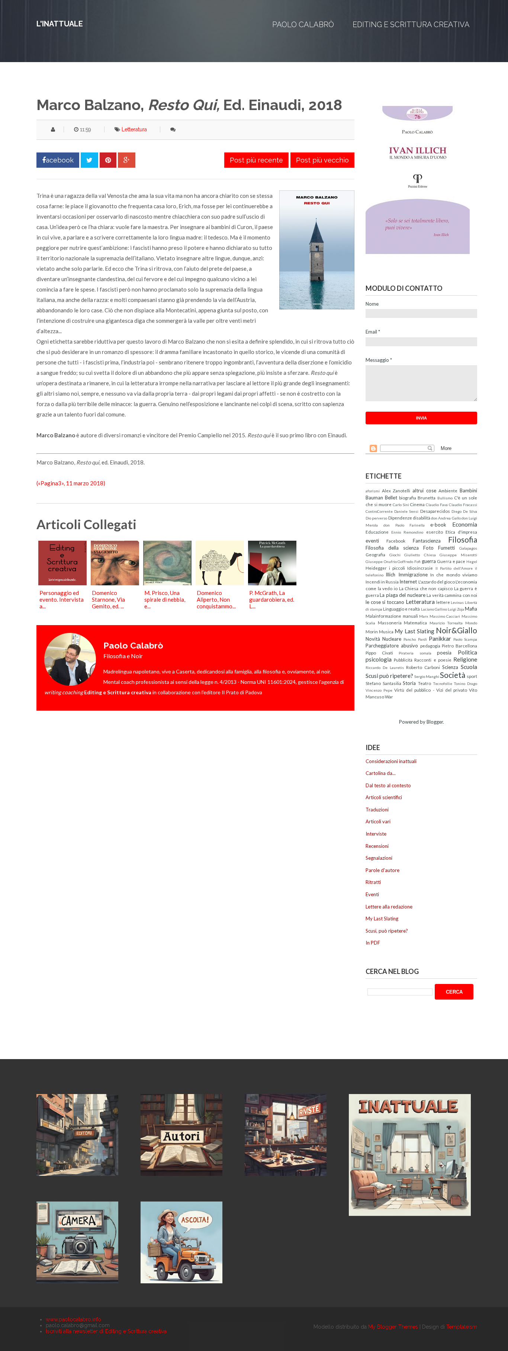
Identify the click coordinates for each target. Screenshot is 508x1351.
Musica (386, 631)
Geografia (375, 554)
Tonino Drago (465, 683)
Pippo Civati (379, 652)
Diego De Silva (464, 511)
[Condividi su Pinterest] (108, 160)
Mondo (471, 623)
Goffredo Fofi (409, 561)
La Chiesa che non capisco (426, 588)
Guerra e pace (451, 561)
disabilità (421, 517)
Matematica (415, 622)
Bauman (374, 498)
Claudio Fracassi (463, 504)
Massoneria (390, 622)
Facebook (395, 540)
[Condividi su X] (89, 160)
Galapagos (468, 548)
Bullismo (445, 498)
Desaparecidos (435, 511)
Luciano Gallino (434, 609)
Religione (465, 659)
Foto (428, 548)
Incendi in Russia (382, 581)
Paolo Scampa (465, 639)
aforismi (373, 491)
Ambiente (447, 490)
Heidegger (376, 567)
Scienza (450, 667)
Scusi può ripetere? (389, 675)
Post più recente (256, 160)
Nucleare (391, 639)
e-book (438, 525)
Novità (373, 639)
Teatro (424, 683)
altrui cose (424, 490)
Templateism (461, 1327)
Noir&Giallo (456, 630)
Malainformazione (383, 615)
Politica (467, 652)
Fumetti (446, 548)
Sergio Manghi (426, 676)
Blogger (435, 722)
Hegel (471, 561)
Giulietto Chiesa (420, 555)
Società (452, 674)
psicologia (379, 659)
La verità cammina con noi (452, 595)
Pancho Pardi (415, 639)
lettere (443, 602)
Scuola (469, 666)
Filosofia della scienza (392, 548)
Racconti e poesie (432, 659)
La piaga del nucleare (402, 595)
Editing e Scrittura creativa (411, 24)
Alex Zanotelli (396, 490)
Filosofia (462, 539)
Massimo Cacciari (445, 616)
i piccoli (397, 567)
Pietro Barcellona (459, 645)
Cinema (417, 504)
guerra (429, 561)
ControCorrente (379, 511)
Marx (423, 616)
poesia (444, 653)
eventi (372, 541)
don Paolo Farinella (404, 525)
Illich (390, 575)
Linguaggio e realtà (401, 608)
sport (472, 676)
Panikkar (440, 638)
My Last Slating (414, 631)
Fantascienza (427, 541)
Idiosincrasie (420, 567)
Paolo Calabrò (303, 24)
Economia (464, 524)
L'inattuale (59, 23)
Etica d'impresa (461, 531)
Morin (372, 631)
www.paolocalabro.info (73, 1319)
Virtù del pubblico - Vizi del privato (430, 689)
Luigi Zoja (456, 609)
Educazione (377, 531)
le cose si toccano (385, 602)
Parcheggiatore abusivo (392, 646)
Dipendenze (400, 517)
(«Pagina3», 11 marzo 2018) (70, 483)
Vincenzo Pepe (379, 690)
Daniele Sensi (406, 511)
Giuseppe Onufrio (381, 561)
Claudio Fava (437, 504)
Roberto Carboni (423, 667)
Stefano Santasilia (383, 683)
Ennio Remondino (407, 532)
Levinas (457, 602)
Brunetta (426, 497)
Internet (408, 582)
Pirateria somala (415, 653)
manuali (410, 615)
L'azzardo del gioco (436, 581)
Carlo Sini (401, 504)
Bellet (391, 498)
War (389, 696)
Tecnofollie (442, 683)
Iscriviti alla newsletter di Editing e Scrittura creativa (106, 1331)
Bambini (468, 490)
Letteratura (134, 129)
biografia (407, 497)
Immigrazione (413, 575)
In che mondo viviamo (453, 574)
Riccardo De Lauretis (385, 667)
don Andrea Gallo (446, 518)
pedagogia (430, 645)
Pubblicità (403, 659)
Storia (409, 683)
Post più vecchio (322, 160)
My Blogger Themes (393, 1327)
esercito (434, 531)
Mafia (471, 609)
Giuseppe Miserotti (458, 555)
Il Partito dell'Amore (454, 568)
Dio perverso (376, 518)
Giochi (395, 555)
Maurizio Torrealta (446, 623)
